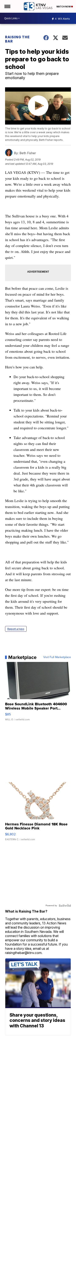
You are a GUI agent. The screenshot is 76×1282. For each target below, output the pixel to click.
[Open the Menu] (7, 6)
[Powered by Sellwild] (65, 905)
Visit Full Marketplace (57, 657)
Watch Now (63, 6)
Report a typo (15, 628)
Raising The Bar (17, 39)
